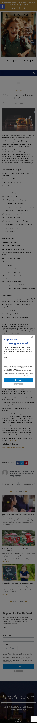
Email (5, 357)
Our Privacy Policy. (24, 374)
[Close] (32, 337)
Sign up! (18, 380)
